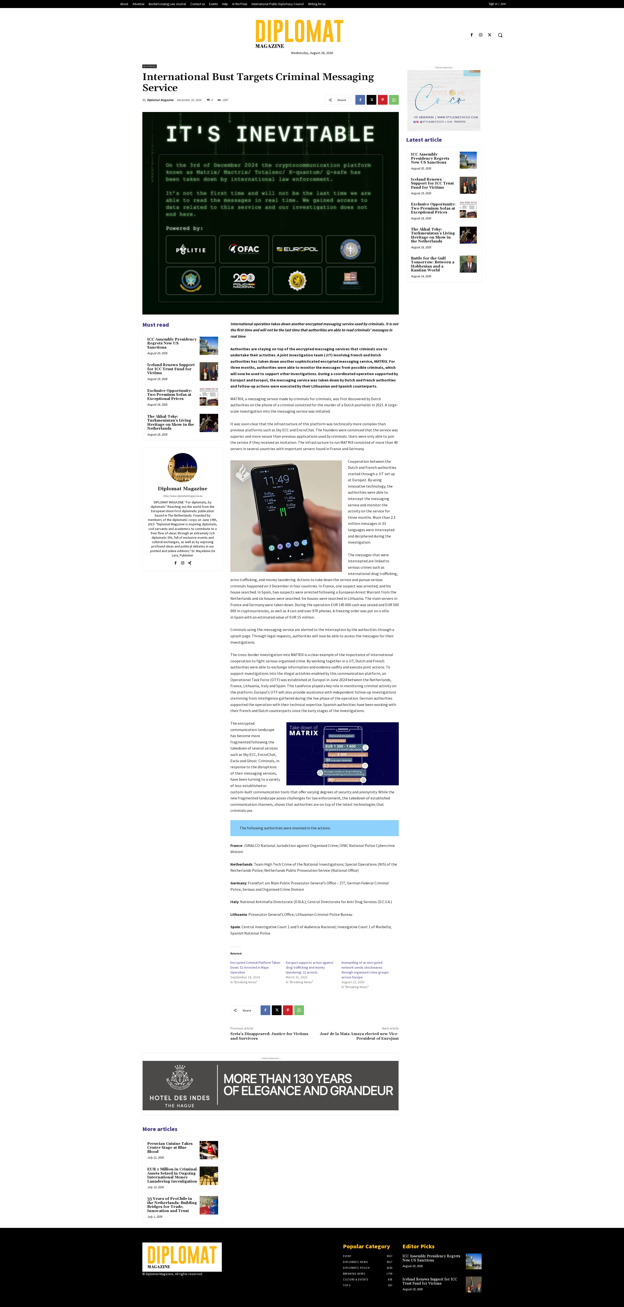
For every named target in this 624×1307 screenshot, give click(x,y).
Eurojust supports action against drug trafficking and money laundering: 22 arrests (309, 967)
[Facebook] (471, 35)
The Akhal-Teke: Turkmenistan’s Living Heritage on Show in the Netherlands (170, 422)
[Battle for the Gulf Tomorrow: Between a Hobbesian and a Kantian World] (468, 264)
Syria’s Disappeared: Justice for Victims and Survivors (269, 1036)
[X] (490, 35)
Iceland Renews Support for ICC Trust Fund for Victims (171, 369)
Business (149, 66)
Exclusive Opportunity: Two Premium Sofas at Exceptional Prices (169, 395)
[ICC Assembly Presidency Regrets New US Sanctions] (209, 346)
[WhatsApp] (394, 100)
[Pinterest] (383, 100)
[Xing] (190, 562)
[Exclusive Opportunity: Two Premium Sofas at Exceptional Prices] (209, 397)
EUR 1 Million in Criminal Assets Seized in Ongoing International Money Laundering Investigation (172, 1175)
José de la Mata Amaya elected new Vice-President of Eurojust (359, 1036)
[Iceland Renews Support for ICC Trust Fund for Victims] (209, 371)
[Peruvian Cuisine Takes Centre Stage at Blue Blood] (209, 1150)
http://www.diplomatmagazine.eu (182, 496)
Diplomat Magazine (160, 100)
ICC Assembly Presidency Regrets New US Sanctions (172, 343)
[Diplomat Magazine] (312, 33)
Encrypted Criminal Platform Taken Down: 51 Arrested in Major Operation (255, 967)
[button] (500, 35)
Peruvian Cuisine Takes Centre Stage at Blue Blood (170, 1147)
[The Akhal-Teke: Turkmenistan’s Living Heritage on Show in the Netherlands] (209, 423)
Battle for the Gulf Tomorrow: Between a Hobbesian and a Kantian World (432, 264)
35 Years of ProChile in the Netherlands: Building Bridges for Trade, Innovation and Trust (172, 1204)
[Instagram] (481, 35)
